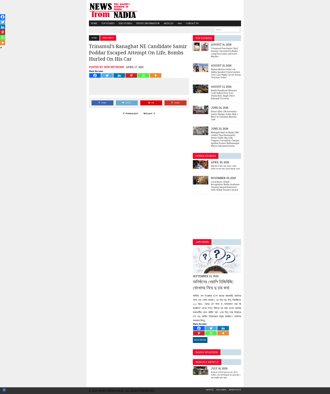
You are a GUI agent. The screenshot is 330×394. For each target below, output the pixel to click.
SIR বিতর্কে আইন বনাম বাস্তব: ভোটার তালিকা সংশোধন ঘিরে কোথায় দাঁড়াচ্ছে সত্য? (225, 167)
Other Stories (205, 155)
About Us (209, 390)
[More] (155, 75)
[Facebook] (95, 75)
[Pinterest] (131, 75)
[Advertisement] (139, 86)
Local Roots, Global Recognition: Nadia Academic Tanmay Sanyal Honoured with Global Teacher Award (225, 186)
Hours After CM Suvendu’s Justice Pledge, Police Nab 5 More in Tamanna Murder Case (224, 115)
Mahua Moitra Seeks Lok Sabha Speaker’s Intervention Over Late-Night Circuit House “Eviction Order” (226, 73)
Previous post (132, 113)
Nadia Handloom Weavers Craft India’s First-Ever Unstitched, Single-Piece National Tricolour (224, 94)
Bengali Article (207, 362)
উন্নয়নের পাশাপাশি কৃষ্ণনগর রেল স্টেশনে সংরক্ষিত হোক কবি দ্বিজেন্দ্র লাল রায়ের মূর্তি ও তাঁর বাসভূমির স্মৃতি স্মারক (226, 375)
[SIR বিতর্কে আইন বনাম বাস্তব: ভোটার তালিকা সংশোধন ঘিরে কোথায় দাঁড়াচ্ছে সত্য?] (200, 167)
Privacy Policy (235, 390)
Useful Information (148, 23)
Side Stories (125, 23)
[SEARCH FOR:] (227, 29)
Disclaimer (221, 390)
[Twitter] (107, 75)
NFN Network (114, 67)
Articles (168, 23)
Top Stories (107, 23)
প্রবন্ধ (179, 23)
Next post (148, 113)
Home (94, 23)
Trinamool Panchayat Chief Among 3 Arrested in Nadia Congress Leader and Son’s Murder (224, 52)
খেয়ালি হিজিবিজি (202, 242)
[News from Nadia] (113, 10)
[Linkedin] (119, 75)
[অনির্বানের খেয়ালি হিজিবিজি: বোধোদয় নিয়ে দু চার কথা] (217, 272)
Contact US (192, 23)
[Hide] (1, 48)
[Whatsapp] (143, 75)
